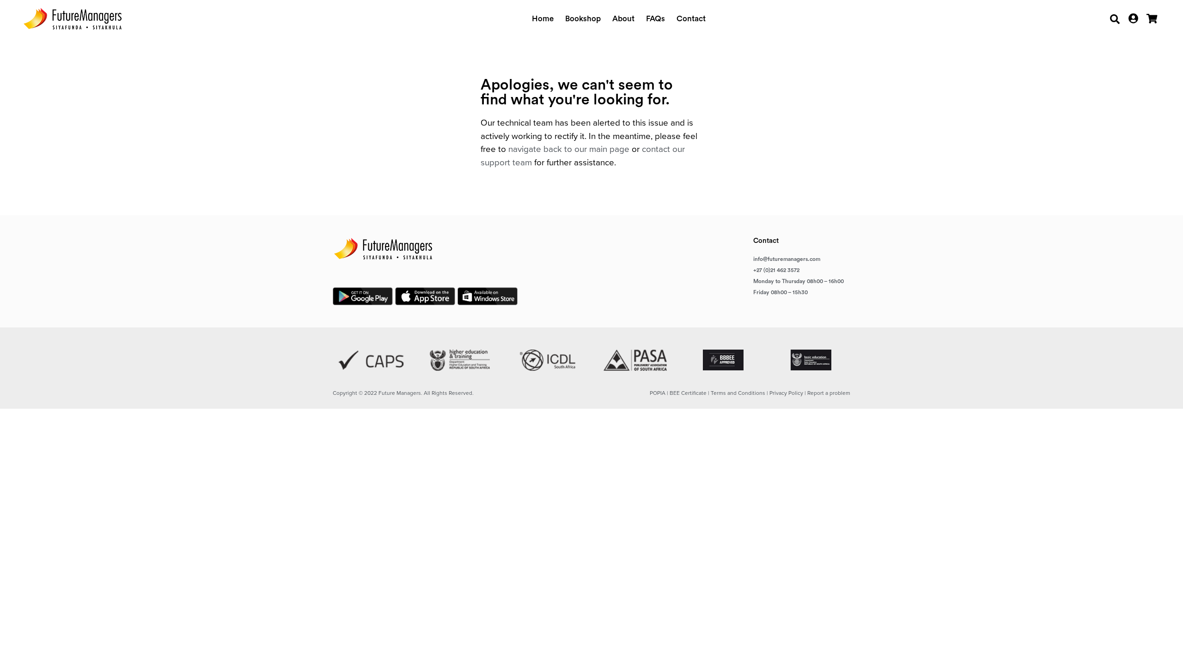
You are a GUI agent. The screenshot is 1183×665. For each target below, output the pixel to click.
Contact (691, 19)
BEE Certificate (688, 393)
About (623, 19)
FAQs (655, 19)
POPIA (657, 393)
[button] (1115, 19)
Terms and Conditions (738, 393)
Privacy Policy (786, 393)
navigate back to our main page (568, 149)
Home (543, 19)
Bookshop (583, 19)
